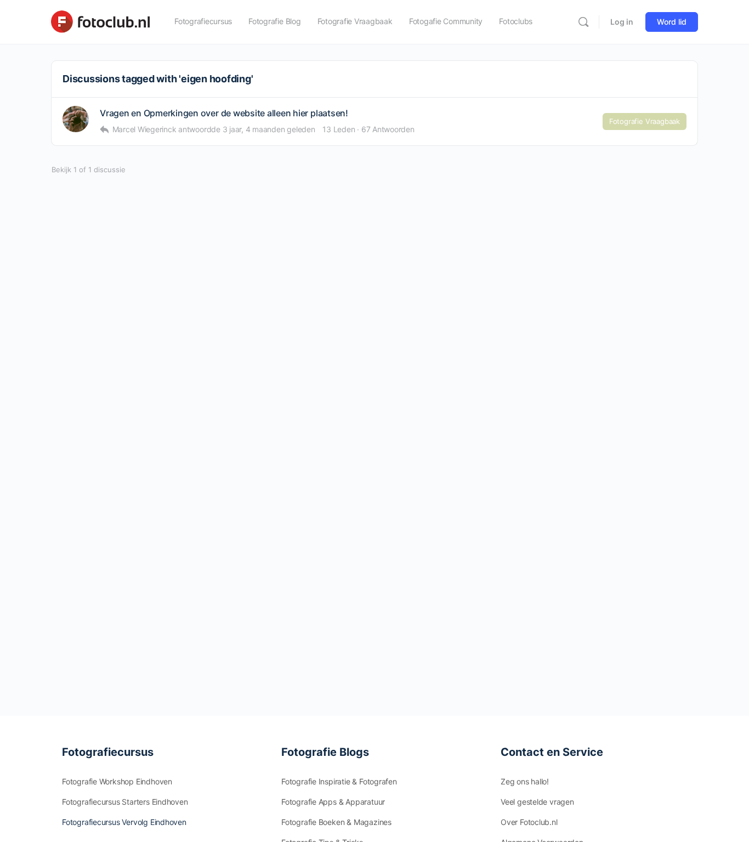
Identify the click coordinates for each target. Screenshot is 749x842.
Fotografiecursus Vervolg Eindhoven (124, 822)
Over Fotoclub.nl (529, 822)
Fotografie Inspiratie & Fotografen (339, 781)
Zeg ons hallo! (525, 781)
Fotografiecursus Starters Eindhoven (125, 801)
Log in (621, 21)
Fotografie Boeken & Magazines (336, 822)
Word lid (671, 21)
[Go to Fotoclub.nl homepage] (100, 21)
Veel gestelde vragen (537, 801)
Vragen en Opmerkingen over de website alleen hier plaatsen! (224, 113)
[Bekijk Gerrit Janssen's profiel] (76, 119)
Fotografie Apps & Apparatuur (333, 801)
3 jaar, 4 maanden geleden (269, 129)
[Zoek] (583, 22)
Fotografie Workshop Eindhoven (117, 781)
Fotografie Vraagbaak (644, 121)
